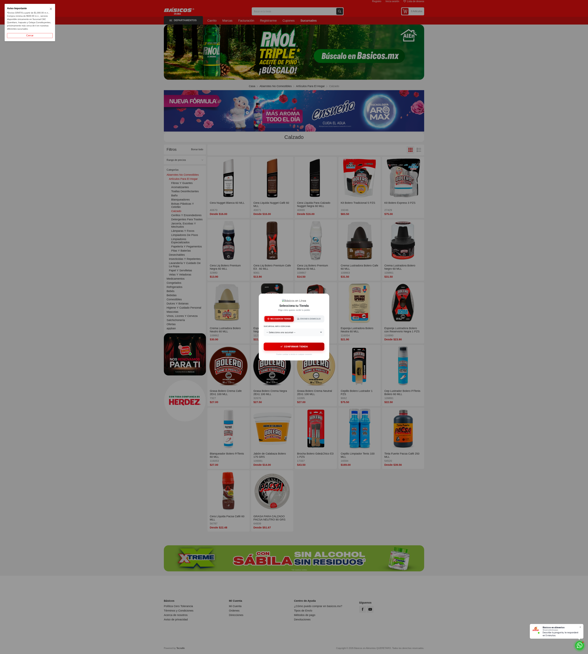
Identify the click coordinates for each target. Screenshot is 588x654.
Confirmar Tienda (296, 346)
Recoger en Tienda (280, 318)
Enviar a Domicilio (310, 318)
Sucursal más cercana (277, 326)
